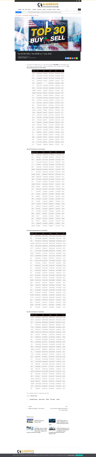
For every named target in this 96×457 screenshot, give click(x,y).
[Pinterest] (75, 58)
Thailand (25, 57)
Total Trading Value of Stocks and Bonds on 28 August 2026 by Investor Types (58, 422)
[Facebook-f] (77, 1)
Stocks (58, 399)
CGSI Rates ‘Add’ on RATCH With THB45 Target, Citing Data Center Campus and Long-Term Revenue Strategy (37, 430)
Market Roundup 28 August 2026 (39, 421)
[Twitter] (79, 1)
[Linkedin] (72, 58)
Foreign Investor (34, 399)
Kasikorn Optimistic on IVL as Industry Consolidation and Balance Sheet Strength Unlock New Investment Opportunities (59, 431)
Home (17, 15)
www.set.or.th (33, 396)
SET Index (52, 399)
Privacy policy (71, 455)
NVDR (47, 399)
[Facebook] (66, 58)
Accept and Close (79, 455)
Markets (19, 15)
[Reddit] (70, 58)
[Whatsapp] (77, 58)
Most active (42, 399)
